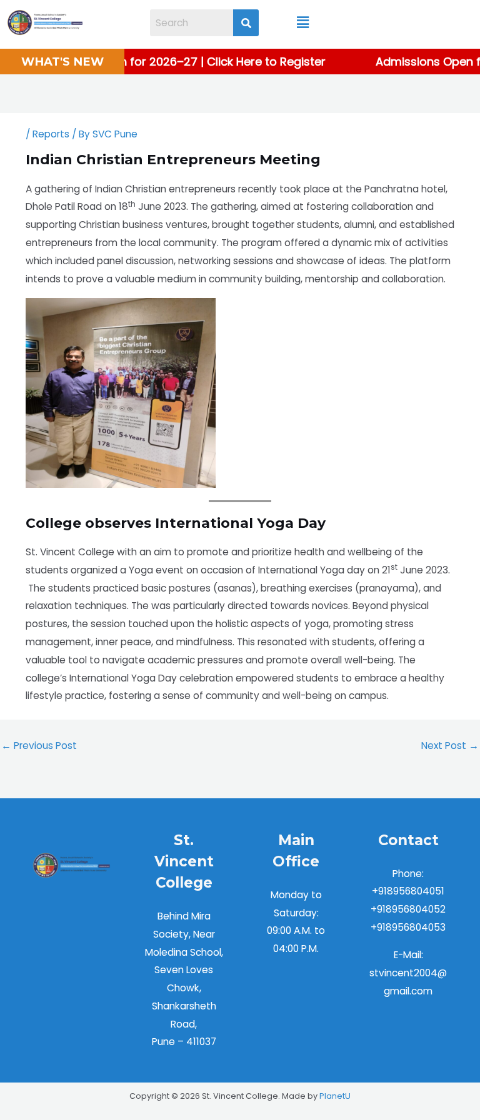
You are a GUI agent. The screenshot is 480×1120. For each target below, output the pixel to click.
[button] (303, 22)
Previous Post (39, 745)
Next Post (450, 745)
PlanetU (335, 1096)
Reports (50, 134)
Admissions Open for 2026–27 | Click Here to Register (174, 61)
